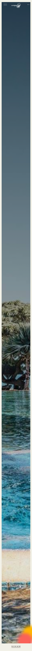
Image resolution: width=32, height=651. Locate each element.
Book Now (16, 646)
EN (28, 4)
